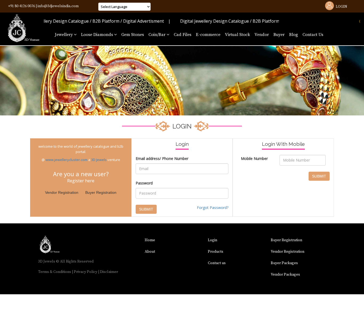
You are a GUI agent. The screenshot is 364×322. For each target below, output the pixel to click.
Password (144, 183)
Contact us (217, 263)
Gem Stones (132, 34)
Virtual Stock (237, 34)
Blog (293, 34)
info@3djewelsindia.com (58, 6)
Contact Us (312, 34)
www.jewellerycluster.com (66, 159)
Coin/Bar (157, 34)
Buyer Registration (100, 192)
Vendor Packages (285, 274)
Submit (146, 209)
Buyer (279, 34)
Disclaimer (109, 271)
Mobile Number (254, 158)
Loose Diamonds (97, 34)
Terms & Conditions (54, 271)
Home (150, 240)
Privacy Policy (85, 271)
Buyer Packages (284, 263)
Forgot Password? (212, 207)
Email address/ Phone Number (162, 158)
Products (215, 251)
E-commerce (208, 34)
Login (341, 6)
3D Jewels (99, 159)
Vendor (261, 34)
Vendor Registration (61, 192)
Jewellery (64, 34)
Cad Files (182, 34)
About (150, 251)
